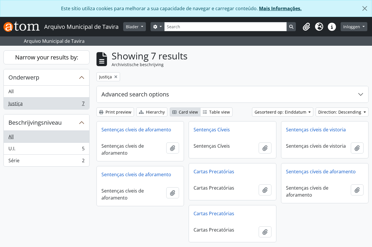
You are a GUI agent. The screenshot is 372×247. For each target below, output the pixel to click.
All (11, 91)
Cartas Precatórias (214, 171)
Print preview (117, 112)
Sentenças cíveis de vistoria (316, 129)
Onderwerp (23, 77)
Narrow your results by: (46, 57)
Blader (133, 26)
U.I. (46, 150)
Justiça (46, 104)
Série (46, 161)
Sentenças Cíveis (212, 129)
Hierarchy (155, 112)
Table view (219, 112)
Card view (188, 112)
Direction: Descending (340, 112)
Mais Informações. (280, 8)
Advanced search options (135, 94)
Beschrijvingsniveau (35, 122)
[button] (306, 26)
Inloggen (352, 26)
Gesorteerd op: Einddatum (281, 112)
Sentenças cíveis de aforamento (136, 129)
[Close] (365, 8)
